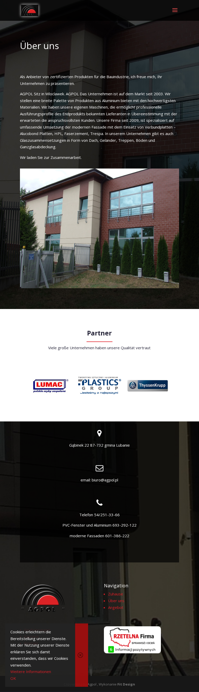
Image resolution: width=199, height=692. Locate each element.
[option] (51, 386)
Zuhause (115, 593)
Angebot (115, 607)
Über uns (116, 600)
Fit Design (126, 684)
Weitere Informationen (30, 671)
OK (13, 678)
